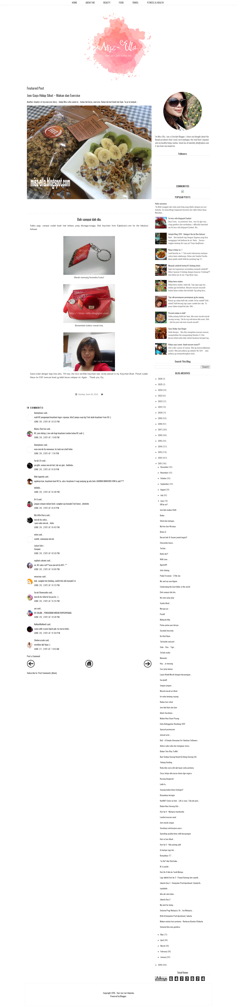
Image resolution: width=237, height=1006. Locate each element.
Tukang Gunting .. (166, 762)
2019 (160, 418)
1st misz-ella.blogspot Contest (179, 218)
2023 (160, 395)
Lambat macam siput (168, 817)
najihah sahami (40, 560)
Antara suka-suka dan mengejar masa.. (175, 745)
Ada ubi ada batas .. (167, 894)
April (162, 940)
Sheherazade (39, 640)
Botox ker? (164, 553)
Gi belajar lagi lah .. (167, 850)
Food (121, 2)
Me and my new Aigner (168, 581)
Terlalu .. (163, 548)
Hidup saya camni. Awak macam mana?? (184, 344)
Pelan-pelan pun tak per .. (170, 625)
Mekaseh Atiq (165, 619)
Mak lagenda (39, 476)
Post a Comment (33, 656)
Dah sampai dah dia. (168, 592)
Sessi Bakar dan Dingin (177, 328)
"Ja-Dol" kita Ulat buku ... (169, 861)
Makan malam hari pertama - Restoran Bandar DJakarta (181, 921)
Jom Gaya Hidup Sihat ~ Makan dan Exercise (53, 95)
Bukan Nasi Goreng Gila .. (170, 806)
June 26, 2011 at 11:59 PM (47, 633)
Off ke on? (164, 504)
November (164, 472)
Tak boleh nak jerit (167, 641)
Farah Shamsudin (41, 592)
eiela (36, 534)
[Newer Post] (31, 666)
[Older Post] (148, 666)
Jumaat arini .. (165, 734)
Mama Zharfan (40, 428)
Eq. (102, 377)
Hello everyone (161, 203)
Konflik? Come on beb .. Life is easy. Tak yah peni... (180, 800)
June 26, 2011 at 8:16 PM (46, 469)
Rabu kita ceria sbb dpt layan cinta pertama (177, 767)
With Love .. (164, 559)
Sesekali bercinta (166, 630)
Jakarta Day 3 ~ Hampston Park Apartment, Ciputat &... (181, 883)
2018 (160, 423)
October (163, 478)
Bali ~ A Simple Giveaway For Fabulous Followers (179, 740)
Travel (135, 2)
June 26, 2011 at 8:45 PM (47, 527)
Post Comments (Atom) (47, 673)
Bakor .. (163, 515)
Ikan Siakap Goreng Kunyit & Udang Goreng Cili (178, 756)
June (162, 500)
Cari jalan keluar (166, 669)
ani (35, 608)
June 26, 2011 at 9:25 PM (47, 601)
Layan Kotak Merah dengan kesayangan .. (176, 674)
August (163, 489)
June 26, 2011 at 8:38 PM (47, 491)
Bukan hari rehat (166, 702)
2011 (160, 463)
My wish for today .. (167, 905)
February (163, 951)
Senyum (37, 549)
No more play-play (167, 597)
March (162, 945)
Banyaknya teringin (167, 795)
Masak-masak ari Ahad (168, 691)
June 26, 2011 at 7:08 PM (47, 437)
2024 (160, 390)
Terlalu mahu (165, 652)
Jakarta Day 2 (165, 899)
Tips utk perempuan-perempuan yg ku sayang (186, 297)
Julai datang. (165, 570)
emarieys (38, 576)
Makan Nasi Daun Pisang (169, 718)
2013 (160, 452)
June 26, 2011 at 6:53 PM (47, 421)
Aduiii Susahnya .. (167, 712)
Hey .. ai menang (166, 663)
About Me (90, 2)
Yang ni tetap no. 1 (175, 249)
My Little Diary (40, 515)
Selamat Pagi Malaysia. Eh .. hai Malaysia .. (176, 910)
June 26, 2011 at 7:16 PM (46, 453)
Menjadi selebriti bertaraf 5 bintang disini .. (185, 265)
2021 (160, 407)
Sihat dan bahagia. (167, 520)
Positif (162, 614)
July (161, 495)
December (164, 467)
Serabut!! (163, 680)
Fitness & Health (155, 2)
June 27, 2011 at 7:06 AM (46, 648)
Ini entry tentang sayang (169, 696)
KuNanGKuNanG (40, 624)
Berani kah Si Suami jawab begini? (173, 537)
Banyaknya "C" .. (166, 855)
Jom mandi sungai (167, 822)
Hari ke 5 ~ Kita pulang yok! (170, 844)
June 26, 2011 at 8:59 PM (47, 553)
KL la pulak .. (165, 866)
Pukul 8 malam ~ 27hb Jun (170, 575)
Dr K (36, 499)
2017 (160, 429)
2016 (160, 435)
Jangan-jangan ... (166, 685)
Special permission (167, 729)
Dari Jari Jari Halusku (125, 993)
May (161, 934)
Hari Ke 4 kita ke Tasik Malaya (171, 872)
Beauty (106, 2)
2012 (160, 457)
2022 (160, 401)
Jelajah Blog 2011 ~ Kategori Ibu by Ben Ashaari (186, 234)
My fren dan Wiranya (168, 526)
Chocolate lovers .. (167, 542)
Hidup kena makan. (175, 281)
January (163, 957)
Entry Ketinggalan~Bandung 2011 (172, 723)
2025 (160, 384)
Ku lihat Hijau (165, 636)
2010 (160, 964)
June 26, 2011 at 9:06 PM (47, 569)
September (164, 484)
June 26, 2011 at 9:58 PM (47, 617)
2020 (160, 412)
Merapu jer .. (165, 608)
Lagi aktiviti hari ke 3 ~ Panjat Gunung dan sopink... (179, 877)
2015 (160, 440)
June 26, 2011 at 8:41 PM (46, 507)
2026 (160, 378)
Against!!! (163, 564)
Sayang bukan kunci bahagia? (171, 789)
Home (74, 2)
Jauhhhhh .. (164, 888)
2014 (160, 446)
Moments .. (164, 658)
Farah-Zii (37, 460)
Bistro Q (163, 531)
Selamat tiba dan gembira (170, 926)
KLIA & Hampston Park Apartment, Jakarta (176, 916)
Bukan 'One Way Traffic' (169, 751)
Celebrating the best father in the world (175, 586)
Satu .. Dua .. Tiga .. (167, 647)
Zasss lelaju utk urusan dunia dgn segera (176, 773)
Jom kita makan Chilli (168, 509)
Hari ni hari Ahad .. (167, 839)
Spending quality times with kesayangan (175, 833)
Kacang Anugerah (167, 778)
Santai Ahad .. (165, 603)
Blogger (123, 996)
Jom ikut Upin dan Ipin (168, 707)
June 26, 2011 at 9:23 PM (47, 585)
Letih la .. (163, 784)
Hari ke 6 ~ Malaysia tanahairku (172, 811)
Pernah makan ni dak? (177, 313)
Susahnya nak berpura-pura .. (171, 828)
